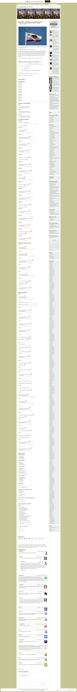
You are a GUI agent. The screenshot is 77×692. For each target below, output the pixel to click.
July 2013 (51, 433)
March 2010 (51, 477)
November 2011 (52, 455)
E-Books (42, 4)
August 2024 (51, 288)
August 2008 (51, 498)
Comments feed (52, 257)
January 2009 (52, 492)
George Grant (52, 143)
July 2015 (51, 407)
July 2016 (51, 394)
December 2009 (52, 480)
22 (58, 246)
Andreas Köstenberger (53, 126)
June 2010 (51, 474)
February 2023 (52, 308)
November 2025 (52, 272)
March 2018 (51, 372)
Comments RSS (21, 669)
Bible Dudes (51, 130)
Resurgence (51, 162)
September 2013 (52, 431)
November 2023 (52, 298)
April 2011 (51, 463)
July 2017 (51, 381)
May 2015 (51, 409)
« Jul (50, 249)
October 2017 (52, 378)
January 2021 (52, 335)
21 (56, 246)
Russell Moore (52, 163)
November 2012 (52, 442)
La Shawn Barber (52, 150)
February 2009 (52, 491)
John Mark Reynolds (53, 148)
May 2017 (51, 383)
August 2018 (51, 367)
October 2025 (52, 273)
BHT (50, 129)
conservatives (20, 545)
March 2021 (51, 333)
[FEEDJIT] (51, 178)
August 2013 (51, 432)
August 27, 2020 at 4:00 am (43, 561)
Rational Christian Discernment (54, 233)
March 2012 (51, 451)
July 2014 (51, 420)
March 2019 (51, 359)
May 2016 (51, 396)
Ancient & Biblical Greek (53, 182)
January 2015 (52, 414)
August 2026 (51, 262)
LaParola (51, 194)
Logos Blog (51, 151)
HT (33, 49)
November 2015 (52, 403)
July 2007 (51, 512)
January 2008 (52, 505)
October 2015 (52, 404)
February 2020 (52, 347)
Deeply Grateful (52, 136)
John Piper (51, 220)
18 (52, 246)
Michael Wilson (21, 551)
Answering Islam (52, 116)
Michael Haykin (52, 153)
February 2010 (52, 478)
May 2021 (51, 331)
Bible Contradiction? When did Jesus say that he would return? (55, 60)
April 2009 (51, 489)
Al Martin (51, 218)
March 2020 (51, 346)
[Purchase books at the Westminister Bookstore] (52, 237)
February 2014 (52, 426)
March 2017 (51, 385)
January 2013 (52, 440)
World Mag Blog (52, 174)
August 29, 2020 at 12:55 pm (41, 611)
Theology (38, 545)
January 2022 (52, 322)
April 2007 (51, 515)
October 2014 (52, 417)
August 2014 (51, 419)
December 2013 (52, 428)
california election (27, 544)
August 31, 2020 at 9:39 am (41, 617)
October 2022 (52, 312)
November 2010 (52, 468)
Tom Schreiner (52, 206)
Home (19, 4)
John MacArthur (52, 219)
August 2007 (51, 511)
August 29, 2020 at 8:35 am (41, 607)
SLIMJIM (21, 556)
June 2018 (51, 369)
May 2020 (51, 344)
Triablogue (51, 173)
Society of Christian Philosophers (54, 226)
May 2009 (51, 488)
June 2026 (51, 264)
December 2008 (52, 493)
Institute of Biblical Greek (53, 191)
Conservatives (41, 546)
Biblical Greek (52, 183)
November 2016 (52, 390)
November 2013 (52, 429)
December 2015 (52, 402)
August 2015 (51, 406)
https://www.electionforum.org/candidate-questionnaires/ (34, 600)
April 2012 (51, 450)
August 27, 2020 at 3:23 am (41, 591)
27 (55, 247)
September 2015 (52, 405)
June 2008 (51, 500)
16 (49, 246)
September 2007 (52, 510)
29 (58, 247)
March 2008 (51, 503)
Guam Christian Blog (27, 641)
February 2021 (52, 334)
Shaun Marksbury (52, 165)
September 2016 (52, 392)
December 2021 (52, 323)
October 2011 (52, 456)
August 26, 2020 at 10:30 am (41, 556)
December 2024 (52, 284)
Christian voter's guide (39, 544)
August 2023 (51, 301)
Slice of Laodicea (52, 166)
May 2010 (51, 475)
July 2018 (51, 368)
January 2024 (52, 296)
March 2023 (51, 307)
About (32, 4)
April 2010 (51, 476)
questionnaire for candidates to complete (25, 62)
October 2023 (52, 299)
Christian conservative (33, 544)
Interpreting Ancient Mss (53, 192)
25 (52, 247)
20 (55, 246)
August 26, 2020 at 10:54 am (41, 575)
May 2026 (51, 265)
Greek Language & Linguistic (54, 190)
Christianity (44, 544)
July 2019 (51, 355)
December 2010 (52, 467)
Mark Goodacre (52, 152)
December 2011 (52, 454)
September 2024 (52, 287)
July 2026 (51, 263)
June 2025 (51, 277)
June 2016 (51, 395)
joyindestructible (54, 83)
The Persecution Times (53, 172)
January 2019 (52, 361)
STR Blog (51, 167)
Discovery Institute (52, 137)
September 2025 (52, 274)
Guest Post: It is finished (55, 52)
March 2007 (51, 516)
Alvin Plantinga (52, 224)
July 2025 (51, 276)
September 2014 (52, 418)
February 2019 (52, 360)
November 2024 (52, 285)
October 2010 (52, 469)
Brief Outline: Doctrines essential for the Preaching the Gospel (55, 56)
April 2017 (51, 384)
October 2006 (52, 522)
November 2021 (52, 324)
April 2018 (51, 371)
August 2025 (51, 275)
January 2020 (52, 348)
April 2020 (51, 345)
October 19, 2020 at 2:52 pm (41, 639)
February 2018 (52, 373)
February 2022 (52, 321)
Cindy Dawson (54, 77)
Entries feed (51, 256)
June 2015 (51, 408)
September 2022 (52, 313)
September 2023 (52, 300)
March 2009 (51, 490)
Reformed (35, 545)
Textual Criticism (52, 202)
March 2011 (51, 464)
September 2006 (52, 523)
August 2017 (51, 380)
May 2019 (51, 357)
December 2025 (52, 271)
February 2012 (52, 452)
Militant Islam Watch (52, 154)
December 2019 (52, 349)
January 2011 (52, 466)
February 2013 (52, 439)
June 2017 (51, 382)
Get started (47, 1)
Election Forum (28, 545)
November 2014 (52, 416)
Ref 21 (51, 160)
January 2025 (52, 283)
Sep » (52, 249)
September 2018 (52, 366)
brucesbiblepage (21, 639)
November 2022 (52, 311)
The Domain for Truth (25, 7)
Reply (46, 551)
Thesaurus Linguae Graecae (54, 205)
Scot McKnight (52, 164)
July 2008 (51, 499)
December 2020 (52, 336)
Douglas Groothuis (52, 138)
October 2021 (52, 325)
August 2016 (51, 393)
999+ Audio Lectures (25, 4)
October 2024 (52, 286)
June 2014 (51, 421)
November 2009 (52, 481)
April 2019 (51, 358)
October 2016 (52, 391)
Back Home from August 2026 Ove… (55, 78)
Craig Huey (23, 545)
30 (49, 248)
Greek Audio (51, 189)
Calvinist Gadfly (52, 131)
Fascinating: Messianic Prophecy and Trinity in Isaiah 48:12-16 (55, 49)
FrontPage (51, 142)
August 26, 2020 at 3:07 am (41, 551)
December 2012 (52, 441)
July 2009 (51, 486)
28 (56, 247)
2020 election (23, 544)
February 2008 (52, 504)
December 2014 (52, 415)
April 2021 (51, 332)
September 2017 (52, 379)
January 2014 (52, 427)
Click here (19, 75)
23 (49, 247)
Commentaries (37, 4)
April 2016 (51, 397)
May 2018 (51, 370)
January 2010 (52, 479)
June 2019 (51, 356)
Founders (51, 141)
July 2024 (51, 289)
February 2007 (52, 517)
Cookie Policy (42, 690)
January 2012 (52, 453)
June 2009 (51, 487)
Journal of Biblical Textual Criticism (54, 193)
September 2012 (52, 444)
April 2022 (51, 319)
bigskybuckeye (21, 591)
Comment (43, 683)
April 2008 (51, 502)
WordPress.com (52, 258)
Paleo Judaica (52, 155)
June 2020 (51, 343)
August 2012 (51, 445)
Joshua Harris (52, 149)
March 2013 (51, 438)
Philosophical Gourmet (53, 225)
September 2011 (52, 457)
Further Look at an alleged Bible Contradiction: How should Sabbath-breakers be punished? (55, 41)
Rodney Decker (52, 201)
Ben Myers (51, 128)
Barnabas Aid (51, 127)
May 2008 (51, 501)
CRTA (50, 117)
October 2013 (52, 430)
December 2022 (52, 310)
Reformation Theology (53, 161)
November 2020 (52, 337)
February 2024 (52, 295)
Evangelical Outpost (52, 140)
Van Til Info (51, 122)
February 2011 (52, 465)
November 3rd (25, 547)
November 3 (32, 545)
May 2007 (51, 514)
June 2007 (51, 513)
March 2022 (51, 320)
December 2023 (52, 297)
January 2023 (52, 309)
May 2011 (51, 462)
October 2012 (52, 443)
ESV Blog (51, 139)
